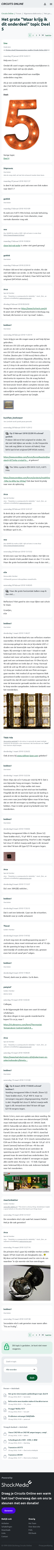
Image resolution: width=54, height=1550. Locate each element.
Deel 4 (6, 158)
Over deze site (34, 1526)
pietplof (7, 987)
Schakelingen (7, 1526)
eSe (5, 572)
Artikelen (5, 1523)
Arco (6, 289)
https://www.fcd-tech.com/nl (34, 308)
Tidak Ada (8, 737)
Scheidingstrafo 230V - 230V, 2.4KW (22, 1440)
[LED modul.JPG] (9, 404)
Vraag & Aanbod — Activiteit (15, 1427)
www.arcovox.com (25, 298)
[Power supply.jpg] (27, 1181)
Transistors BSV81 (15, 1455)
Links (4, 1533)
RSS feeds (32, 1533)
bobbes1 (8, 324)
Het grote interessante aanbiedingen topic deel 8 (28, 1394)
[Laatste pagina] (42, 35)
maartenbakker (11, 1199)
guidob (7, 198)
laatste (48, 35)
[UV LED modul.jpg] (27, 711)
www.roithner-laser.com (27, 755)
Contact (5, 1536)
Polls (30, 1530)
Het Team (32, 1523)
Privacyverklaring (45, 1545)
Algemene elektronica (32, 13)
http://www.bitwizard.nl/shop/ (14, 235)
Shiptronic (8, 168)
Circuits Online (7, 13)
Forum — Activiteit (11, 1388)
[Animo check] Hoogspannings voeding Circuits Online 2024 (26, 50)
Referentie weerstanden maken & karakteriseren (28, 1401)
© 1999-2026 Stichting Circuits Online (17, 1545)
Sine (5, 43)
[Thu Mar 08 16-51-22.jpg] (9, 856)
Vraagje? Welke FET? (16, 1408)
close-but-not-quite (12, 245)
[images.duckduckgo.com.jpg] (23, 124)
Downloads (6, 1530)
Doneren (9, 1510)
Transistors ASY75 (15, 1447)
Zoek (32, 1377)
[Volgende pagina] (39, 35)
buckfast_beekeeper (13, 417)
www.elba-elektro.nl (10, 1207)
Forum (18, 13)
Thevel (7, 925)
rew (5, 229)
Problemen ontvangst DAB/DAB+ (21, 1416)
